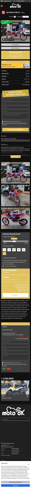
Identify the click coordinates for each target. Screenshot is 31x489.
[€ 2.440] (14, 241)
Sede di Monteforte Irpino (8, 443)
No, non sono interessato (10, 266)
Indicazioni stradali (5, 455)
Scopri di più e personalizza (15, 482)
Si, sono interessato (9, 264)
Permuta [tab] (4, 326)
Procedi (15, 295)
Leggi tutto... (15, 156)
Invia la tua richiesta (15, 129)
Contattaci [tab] (5, 323)
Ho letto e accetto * (12, 121)
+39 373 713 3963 (15, 450)
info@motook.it (7, 1)
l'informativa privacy (16, 121)
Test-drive (16, 48)
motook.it (5, 419)
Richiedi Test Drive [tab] (7, 329)
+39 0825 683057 (20, 1)
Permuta (16, 44)
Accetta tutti (15, 485)
